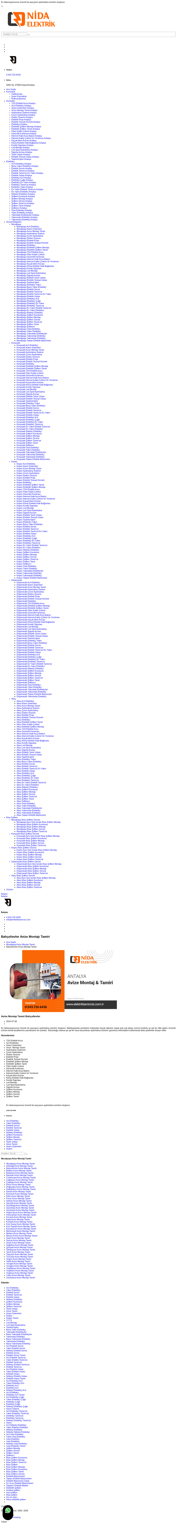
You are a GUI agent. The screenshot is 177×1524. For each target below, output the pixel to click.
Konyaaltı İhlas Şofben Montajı (31, 841)
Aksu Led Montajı (25, 745)
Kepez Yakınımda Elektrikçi (29, 573)
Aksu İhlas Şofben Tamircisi (29, 887)
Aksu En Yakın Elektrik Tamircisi (31, 782)
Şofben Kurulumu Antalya (23, 196)
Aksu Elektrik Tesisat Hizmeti (30, 717)
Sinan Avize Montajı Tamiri (18, 1243)
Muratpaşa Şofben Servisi (28, 320)
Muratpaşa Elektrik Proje (28, 240)
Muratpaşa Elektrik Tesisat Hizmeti (32, 243)
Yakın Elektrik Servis (15, 1348)
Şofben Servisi (13, 1451)
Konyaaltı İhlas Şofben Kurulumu (32, 838)
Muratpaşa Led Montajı (27, 271)
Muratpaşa (16, 224)
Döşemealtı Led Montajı (27, 627)
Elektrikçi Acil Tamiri (15, 1395)
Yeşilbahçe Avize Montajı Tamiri (20, 1268)
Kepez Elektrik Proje (26, 478)
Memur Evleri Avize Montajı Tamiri (21, 1236)
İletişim (4, 894)
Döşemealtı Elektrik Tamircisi (30, 648)
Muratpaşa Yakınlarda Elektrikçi (31, 338)
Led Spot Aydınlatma (15, 1325)
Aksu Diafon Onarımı (26, 713)
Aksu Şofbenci (23, 801)
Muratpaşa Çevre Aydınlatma (30, 236)
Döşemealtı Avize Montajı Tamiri (31, 587)
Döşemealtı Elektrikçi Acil (28, 655)
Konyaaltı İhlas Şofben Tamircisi (31, 845)
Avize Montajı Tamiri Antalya (24, 110)
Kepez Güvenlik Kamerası (29, 494)
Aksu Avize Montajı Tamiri (28, 706)
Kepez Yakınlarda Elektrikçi (29, 575)
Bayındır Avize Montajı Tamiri (19, 1175)
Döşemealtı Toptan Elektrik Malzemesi (34, 694)
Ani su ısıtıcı (11, 1497)
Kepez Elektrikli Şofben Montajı (31, 487)
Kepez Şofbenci (24, 564)
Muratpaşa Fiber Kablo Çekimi (31, 254)
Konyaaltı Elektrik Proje (27, 359)
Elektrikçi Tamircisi (14, 1416)
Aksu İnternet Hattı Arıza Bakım (31, 734)
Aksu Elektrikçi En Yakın (28, 778)
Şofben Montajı (13, 1448)
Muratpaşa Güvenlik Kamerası (30, 257)
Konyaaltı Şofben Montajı (28, 436)
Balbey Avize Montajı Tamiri (19, 1171)
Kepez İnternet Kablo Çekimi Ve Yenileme (36, 499)
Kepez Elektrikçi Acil (26, 536)
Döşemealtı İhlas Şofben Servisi (26, 862)
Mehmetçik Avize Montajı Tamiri (20, 1231)
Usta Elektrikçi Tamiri (16, 1446)
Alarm (9, 1423)
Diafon (9, 1149)
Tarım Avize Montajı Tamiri (18, 1252)
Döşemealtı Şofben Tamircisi (30, 678)
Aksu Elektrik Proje (25, 715)
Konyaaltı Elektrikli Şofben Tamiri (32, 368)
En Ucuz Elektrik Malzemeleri (19, 1483)
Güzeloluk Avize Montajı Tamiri (20, 1210)
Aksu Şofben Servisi (26, 794)
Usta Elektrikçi (12, 1439)
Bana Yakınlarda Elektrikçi (18, 1344)
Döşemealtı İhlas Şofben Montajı (31, 869)
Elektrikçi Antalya (19, 124)
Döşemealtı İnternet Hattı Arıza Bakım (34, 615)
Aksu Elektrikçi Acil (25, 773)
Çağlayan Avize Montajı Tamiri (20, 1180)
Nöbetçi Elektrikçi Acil (16, 1390)
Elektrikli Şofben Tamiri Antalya (25, 129)
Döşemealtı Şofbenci (26, 682)
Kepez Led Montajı (25, 508)
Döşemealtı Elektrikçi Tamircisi (31, 661)
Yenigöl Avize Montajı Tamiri (19, 1264)
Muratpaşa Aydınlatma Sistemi (30, 233)
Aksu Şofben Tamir (25, 799)
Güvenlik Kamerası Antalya (23, 133)
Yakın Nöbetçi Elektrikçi (17, 1427)
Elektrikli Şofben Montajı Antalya (26, 126)
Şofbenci (10, 1455)
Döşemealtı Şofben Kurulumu (30, 671)
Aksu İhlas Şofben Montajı (29, 882)
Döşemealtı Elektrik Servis (29, 645)
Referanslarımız (18, 99)
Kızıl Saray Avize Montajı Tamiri (20, 1224)
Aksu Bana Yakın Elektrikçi (29, 762)
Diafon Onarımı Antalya (22, 117)
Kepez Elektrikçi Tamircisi (28, 543)
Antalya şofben (13, 1490)
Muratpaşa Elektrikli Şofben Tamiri (32, 250)
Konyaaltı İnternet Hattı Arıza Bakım (33, 378)
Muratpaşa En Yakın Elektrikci (30, 310)
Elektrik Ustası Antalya (21, 175)
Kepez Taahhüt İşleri (26, 520)
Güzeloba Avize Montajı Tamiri (20, 1208)
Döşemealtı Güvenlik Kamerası (31, 613)
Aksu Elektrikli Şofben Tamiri (30, 722)
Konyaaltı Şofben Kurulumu (29, 434)
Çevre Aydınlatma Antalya (23, 115)
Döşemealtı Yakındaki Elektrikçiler (32, 689)
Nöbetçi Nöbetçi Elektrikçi (18, 1432)
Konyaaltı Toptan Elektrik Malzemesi (33, 459)
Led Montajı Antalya (20, 147)
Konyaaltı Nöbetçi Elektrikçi (29, 431)
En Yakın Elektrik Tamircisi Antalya (27, 189)
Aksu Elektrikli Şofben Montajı (30, 727)
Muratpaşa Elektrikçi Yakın (29, 285)
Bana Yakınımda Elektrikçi (18, 1339)
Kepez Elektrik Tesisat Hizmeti (30, 480)
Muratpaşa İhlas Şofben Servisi (25, 820)
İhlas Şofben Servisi (15, 1474)
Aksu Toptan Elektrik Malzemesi (31, 815)
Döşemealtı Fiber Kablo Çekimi (31, 610)
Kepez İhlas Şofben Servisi (23, 848)
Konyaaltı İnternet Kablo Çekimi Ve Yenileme (37, 380)
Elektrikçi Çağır (13, 1402)
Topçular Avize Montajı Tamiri (19, 1254)
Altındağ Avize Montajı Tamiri (19, 1166)
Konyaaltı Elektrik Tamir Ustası (31, 396)
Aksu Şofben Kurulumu (27, 789)
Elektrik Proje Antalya (21, 120)
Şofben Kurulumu (14, 1135)
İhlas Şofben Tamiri (15, 1471)
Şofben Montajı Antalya (22, 199)
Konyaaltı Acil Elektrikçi (27, 345)
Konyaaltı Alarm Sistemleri (29, 347)
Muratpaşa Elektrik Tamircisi (29, 292)
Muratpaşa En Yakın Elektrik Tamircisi (34, 308)
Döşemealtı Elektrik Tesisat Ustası (32, 636)
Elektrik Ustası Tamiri (16, 1378)
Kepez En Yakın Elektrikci (28, 548)
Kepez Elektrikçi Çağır (27, 538)
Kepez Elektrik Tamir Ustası (29, 515)
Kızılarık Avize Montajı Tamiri (19, 1222)
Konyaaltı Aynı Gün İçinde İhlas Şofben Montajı (38, 836)
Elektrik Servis (12, 1125)
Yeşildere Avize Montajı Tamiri (20, 1271)
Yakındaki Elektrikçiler (16, 1332)
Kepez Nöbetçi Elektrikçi (28, 550)
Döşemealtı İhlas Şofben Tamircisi (32, 873)
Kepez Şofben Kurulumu (28, 552)
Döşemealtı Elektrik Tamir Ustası (31, 634)
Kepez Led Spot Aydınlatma (29, 510)
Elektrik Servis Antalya (21, 168)
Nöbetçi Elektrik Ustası (16, 1376)
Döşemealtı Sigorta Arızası (29, 631)
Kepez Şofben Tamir (26, 561)
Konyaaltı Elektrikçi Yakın (28, 403)
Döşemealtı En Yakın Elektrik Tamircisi (34, 664)
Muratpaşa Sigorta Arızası (28, 275)
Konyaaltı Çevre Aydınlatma (29, 354)
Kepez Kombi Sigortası (27, 506)
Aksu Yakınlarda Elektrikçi (29, 813)
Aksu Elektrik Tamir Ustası (29, 752)
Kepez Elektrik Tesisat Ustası (30, 517)
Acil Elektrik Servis (14, 1346)
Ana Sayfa (11, 89)
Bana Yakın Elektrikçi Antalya (24, 166)
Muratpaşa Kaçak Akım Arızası (30, 264)
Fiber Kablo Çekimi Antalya (24, 131)
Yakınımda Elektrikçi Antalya (24, 217)
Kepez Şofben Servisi (27, 557)
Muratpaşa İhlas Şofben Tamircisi (32, 831)
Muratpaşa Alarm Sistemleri (29, 229)
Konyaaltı (15, 343)
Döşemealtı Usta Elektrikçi (29, 685)
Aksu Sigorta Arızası (26, 750)
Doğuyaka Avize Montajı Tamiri (20, 1187)
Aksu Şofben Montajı (26, 792)
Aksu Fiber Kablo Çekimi (28, 724)
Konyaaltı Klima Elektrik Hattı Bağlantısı (35, 385)
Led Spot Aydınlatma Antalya (24, 150)
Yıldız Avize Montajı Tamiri (18, 1275)
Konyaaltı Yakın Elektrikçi (28, 450)
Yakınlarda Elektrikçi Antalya (24, 220)
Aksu (13, 699)
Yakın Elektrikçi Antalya (22, 213)
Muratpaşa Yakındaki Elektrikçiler (32, 334)
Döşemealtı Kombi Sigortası (29, 624)
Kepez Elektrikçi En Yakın (28, 541)
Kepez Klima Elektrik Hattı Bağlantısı (33, 503)
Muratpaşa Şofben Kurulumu (30, 315)
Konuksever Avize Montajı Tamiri (21, 1229)
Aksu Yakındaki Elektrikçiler (29, 808)
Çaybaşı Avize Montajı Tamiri (19, 1182)
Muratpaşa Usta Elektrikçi (28, 329)
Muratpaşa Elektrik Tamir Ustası (31, 278)
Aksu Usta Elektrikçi (26, 803)
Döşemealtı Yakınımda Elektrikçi (31, 692)
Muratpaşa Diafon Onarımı (29, 238)
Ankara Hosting (13, 1517)
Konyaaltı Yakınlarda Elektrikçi (31, 457)
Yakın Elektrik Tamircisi (16, 1360)
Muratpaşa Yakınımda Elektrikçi (31, 336)
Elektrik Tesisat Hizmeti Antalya (25, 122)
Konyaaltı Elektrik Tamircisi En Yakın (33, 413)
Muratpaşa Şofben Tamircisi (29, 322)
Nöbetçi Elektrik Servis (16, 1351)
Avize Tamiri (11, 1144)
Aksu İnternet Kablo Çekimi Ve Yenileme (35, 736)
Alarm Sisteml (12, 1409)
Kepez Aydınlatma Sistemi (29, 471)
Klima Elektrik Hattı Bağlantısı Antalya (28, 143)
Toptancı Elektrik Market (17, 1485)
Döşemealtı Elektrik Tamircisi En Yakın (34, 650)
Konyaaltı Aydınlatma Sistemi (30, 352)
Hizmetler (10, 101)
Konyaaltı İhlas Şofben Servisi (25, 834)
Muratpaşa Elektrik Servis (28, 289)
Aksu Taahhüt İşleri (25, 757)
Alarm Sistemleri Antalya (22, 108)
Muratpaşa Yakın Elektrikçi (29, 331)
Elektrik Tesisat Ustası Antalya (25, 157)
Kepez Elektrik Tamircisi (28, 529)
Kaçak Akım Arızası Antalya (23, 140)
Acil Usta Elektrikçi (14, 1434)
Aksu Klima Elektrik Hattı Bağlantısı (33, 741)
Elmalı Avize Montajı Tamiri (18, 1191)
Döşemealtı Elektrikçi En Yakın (31, 659)
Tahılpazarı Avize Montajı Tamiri (20, 1250)
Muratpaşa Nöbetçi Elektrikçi (30, 313)
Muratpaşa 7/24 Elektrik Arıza (30, 252)
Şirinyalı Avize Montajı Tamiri (19, 1247)
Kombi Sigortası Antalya (22, 145)
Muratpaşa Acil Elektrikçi (28, 227)
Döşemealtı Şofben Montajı (29, 673)
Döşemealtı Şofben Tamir (28, 680)
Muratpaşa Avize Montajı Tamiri (31, 231)
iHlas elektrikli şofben (16, 1499)
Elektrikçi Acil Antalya (21, 178)
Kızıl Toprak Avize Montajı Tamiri (21, 1226)
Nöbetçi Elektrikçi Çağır (17, 1406)
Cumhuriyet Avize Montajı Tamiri (21, 1178)
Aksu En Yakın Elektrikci (28, 785)
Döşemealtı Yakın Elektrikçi (29, 687)
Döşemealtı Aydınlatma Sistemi (31, 589)
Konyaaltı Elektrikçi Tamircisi (30, 424)
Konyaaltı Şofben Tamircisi (29, 441)
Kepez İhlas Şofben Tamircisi (30, 859)
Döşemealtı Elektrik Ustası (29, 652)
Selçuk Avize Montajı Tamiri (18, 1240)
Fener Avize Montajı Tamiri (18, 1198)
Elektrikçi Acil (12, 1385)
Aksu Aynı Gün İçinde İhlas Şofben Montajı (36, 878)
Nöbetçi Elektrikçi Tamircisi (18, 1420)
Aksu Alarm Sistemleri (27, 703)
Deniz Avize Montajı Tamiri (18, 1184)
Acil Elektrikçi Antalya (21, 106)
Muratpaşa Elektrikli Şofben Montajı (33, 247)
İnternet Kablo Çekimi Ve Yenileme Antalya (31, 138)
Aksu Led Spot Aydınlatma (29, 748)
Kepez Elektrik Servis (26, 527)
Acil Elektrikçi (12, 1121)
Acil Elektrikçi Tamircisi (16, 1411)
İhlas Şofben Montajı (15, 1467)
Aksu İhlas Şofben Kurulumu (30, 880)
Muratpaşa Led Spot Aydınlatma (31, 273)
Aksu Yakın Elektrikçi (26, 806)
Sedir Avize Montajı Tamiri (18, 1238)
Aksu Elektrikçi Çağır (26, 775)
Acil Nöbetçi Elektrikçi (16, 1425)
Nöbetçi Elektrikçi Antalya (23, 194)
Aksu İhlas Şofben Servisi (23, 875)
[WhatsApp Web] (8, 1512)
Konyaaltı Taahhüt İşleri (27, 401)
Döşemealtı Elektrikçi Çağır (29, 657)
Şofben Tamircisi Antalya (22, 203)
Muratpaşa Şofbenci (26, 327)
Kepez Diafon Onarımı (27, 475)
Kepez (14, 461)
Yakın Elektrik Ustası (15, 1371)
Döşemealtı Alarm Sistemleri (30, 585)
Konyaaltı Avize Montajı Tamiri (30, 350)
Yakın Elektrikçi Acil (15, 1383)
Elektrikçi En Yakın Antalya (23, 182)
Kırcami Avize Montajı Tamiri (19, 1217)
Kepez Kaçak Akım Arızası (29, 501)
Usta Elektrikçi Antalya (21, 210)
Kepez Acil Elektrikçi (26, 464)
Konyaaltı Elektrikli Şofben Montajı (32, 366)
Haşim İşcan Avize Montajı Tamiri (21, 1212)
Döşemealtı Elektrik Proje (28, 596)
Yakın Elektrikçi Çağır (16, 1399)
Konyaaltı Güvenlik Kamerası (30, 375)
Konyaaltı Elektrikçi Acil (27, 417)
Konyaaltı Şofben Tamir (27, 443)
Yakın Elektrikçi (13, 1123)
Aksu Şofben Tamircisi (27, 796)
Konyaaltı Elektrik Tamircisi (29, 410)
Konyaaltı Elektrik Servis (28, 408)
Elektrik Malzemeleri (15, 1476)
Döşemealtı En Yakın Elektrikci (31, 666)
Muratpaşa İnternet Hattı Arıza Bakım (33, 259)
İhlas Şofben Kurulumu (16, 1458)
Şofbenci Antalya (19, 208)
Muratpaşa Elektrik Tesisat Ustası (32, 280)
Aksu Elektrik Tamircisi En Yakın (31, 768)
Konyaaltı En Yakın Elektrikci (30, 429)
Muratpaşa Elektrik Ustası (28, 296)
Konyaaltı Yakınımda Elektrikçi (30, 454)
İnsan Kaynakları (19, 96)
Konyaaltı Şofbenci (25, 445)
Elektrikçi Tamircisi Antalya (23, 185)
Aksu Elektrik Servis (26, 764)
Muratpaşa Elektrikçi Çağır (29, 301)
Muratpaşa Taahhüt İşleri (28, 282)
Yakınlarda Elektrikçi (15, 1341)
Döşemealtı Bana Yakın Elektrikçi (32, 643)
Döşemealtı (16, 580)
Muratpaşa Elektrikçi (26, 245)
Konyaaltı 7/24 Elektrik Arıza (29, 371)
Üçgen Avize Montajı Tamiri (18, 1259)
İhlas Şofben (12, 817)
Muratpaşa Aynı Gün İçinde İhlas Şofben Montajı (39, 822)
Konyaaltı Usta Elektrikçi (28, 447)
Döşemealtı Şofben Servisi (29, 675)
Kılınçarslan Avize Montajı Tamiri (21, 1215)
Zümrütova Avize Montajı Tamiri (20, 1278)
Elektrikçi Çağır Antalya (22, 180)
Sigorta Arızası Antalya (21, 152)
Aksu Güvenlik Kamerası (28, 731)
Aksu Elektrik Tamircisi (27, 766)
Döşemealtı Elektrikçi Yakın (29, 641)
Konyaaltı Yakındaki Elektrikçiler (31, 452)
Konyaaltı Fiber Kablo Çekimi (30, 373)
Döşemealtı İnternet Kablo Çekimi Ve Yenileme (38, 617)
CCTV (9, 1320)
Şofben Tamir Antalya (21, 206)
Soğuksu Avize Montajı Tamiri (19, 1245)
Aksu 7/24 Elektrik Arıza (27, 729)
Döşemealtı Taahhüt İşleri (28, 638)
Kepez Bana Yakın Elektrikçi (30, 524)
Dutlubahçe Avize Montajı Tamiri (21, 1189)
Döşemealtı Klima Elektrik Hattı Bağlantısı (36, 622)
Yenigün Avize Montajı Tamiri (19, 1266)
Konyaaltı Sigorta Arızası (28, 394)
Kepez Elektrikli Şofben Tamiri (30, 485)
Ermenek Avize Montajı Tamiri (19, 1194)
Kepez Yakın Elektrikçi (27, 568)
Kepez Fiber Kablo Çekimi (29, 492)
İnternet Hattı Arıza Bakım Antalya (26, 136)
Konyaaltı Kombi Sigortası (28, 387)
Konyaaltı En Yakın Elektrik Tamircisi (33, 427)
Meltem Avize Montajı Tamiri (19, 1233)
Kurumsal (10, 92)
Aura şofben (11, 1492)
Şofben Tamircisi (14, 1139)
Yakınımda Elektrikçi (15, 1337)
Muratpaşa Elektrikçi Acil (28, 299)
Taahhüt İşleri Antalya (21, 159)
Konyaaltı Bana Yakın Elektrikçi (31, 406)
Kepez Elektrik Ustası (26, 534)
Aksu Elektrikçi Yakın (26, 759)
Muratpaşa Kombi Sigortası (29, 268)
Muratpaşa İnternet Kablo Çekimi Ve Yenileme (38, 261)
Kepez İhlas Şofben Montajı (29, 855)
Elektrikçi (10, 161)
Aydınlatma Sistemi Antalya (24, 113)
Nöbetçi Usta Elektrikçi (16, 1444)
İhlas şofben (11, 1495)
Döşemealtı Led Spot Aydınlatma (32, 629)
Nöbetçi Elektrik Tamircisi (17, 1364)
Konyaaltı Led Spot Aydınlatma (31, 392)
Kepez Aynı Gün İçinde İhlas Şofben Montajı (37, 850)
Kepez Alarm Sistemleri (27, 466)
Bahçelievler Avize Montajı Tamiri (21, 1168)
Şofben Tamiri (12, 1453)
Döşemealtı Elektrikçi (26, 601)
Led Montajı (11, 1323)
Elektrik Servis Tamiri (16, 1355)
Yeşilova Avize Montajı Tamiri (19, 1273)
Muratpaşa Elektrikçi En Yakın (30, 303)
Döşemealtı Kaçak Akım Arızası (31, 620)
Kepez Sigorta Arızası (26, 513)
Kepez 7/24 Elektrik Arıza (28, 489)
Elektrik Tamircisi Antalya (22, 171)
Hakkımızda (16, 94)
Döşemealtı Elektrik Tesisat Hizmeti (33, 599)
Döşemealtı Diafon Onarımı (29, 594)
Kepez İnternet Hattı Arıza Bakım (31, 496)
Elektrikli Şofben (13, 1488)
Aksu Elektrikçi (23, 720)
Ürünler (9, 889)
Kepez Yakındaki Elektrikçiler (30, 571)
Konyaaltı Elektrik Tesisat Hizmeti (32, 361)
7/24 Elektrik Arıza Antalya (23, 103)
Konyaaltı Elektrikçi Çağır (28, 420)
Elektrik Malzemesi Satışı (17, 1481)
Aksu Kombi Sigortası (26, 743)
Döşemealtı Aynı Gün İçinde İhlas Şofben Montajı (39, 864)
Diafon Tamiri (12, 1318)
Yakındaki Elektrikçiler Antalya (25, 215)
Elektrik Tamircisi (14, 1128)
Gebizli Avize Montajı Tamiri (19, 1201)
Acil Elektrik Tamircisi (16, 1358)
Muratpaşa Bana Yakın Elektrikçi (31, 287)
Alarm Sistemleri (13, 1146)
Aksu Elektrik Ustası (26, 771)
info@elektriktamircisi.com (18, 920)
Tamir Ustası (12, 1142)
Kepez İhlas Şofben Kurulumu (30, 852)
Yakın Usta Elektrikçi (15, 1437)
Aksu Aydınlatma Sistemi (28, 708)
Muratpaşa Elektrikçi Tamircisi (30, 306)
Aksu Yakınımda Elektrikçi (28, 810)
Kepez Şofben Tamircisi (27, 559)
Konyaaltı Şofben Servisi (28, 438)
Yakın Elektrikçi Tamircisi (17, 1413)
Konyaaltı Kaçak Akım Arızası (30, 382)
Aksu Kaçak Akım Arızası (28, 738)
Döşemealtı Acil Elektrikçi (28, 582)
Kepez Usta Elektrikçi (26, 566)
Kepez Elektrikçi (24, 482)
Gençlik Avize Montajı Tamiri (19, 1203)
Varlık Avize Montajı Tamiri (18, 1261)
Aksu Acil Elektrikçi (25, 701)
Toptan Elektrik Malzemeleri (19, 1478)
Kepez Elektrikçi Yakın (27, 522)
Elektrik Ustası (12, 1130)
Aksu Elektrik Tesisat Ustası (29, 755)
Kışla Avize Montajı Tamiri (18, 1219)
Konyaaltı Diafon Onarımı (28, 357)
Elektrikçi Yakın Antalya (22, 187)
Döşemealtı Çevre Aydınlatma (30, 592)
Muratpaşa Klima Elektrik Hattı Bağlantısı (35, 266)
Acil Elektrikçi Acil (14, 1381)
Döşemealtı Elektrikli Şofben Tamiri (33, 608)
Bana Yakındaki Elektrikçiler (19, 1334)
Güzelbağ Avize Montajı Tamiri (20, 1205)
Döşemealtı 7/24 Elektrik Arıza (30, 603)
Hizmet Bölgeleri (14, 222)
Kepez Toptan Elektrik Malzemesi (32, 578)
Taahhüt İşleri (12, 1327)
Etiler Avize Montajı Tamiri (18, 1196)
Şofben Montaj (13, 1137)
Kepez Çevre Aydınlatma (28, 473)
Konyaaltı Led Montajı (27, 389)
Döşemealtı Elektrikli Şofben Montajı (33, 606)
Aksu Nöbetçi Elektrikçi (27, 787)
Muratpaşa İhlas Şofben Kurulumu (32, 824)
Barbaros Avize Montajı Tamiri (20, 1173)
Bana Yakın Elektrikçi (16, 1330)
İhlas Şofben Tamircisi (16, 1462)
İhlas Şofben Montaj (15, 1460)
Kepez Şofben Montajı (27, 554)
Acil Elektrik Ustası (14, 1369)
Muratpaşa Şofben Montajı (29, 317)
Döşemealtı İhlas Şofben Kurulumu (33, 866)
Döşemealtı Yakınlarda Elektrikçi (31, 696)
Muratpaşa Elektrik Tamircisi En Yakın (34, 294)
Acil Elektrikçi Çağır (15, 1397)
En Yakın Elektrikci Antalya (23, 192)
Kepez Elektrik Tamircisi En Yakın (32, 531)
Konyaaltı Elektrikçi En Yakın (30, 422)
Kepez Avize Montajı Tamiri (29, 468)
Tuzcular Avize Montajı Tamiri (19, 1257)
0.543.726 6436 (13, 75)
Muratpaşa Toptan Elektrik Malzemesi (34, 340)
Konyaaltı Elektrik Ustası (28, 415)
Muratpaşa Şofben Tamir (28, 324)
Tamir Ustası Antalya (20, 154)
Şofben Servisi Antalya (21, 201)
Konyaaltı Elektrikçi (25, 364)
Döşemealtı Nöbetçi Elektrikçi (30, 668)
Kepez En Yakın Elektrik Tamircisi (32, 545)
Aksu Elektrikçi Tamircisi (28, 780)
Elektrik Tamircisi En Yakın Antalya (27, 173)
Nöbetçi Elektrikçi (14, 1132)
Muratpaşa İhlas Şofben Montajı (31, 827)
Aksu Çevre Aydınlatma (27, 710)
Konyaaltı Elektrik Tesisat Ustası (31, 399)
